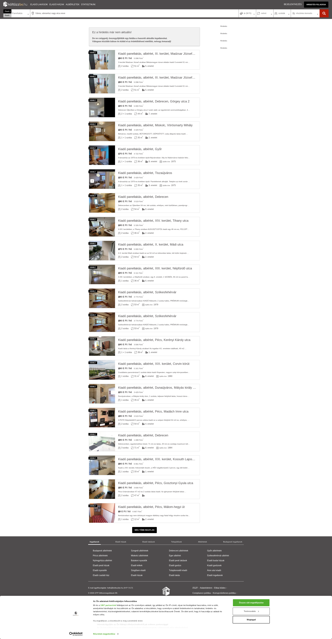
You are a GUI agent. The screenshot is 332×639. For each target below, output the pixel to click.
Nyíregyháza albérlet (102, 560)
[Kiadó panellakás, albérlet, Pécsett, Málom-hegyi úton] (102, 513)
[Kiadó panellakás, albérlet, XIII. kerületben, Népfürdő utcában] (102, 274)
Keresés (324, 13)
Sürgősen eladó (138, 570)
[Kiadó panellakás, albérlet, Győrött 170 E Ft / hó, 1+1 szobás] (102, 155)
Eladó (7, 11)
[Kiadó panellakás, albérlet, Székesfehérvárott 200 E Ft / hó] (102, 298)
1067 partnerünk (108, 605)
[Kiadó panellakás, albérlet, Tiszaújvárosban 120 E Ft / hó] (102, 179)
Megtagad (251, 620)
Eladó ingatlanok (215, 575)
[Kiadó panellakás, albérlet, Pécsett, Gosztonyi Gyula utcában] (102, 489)
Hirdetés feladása (316, 5)
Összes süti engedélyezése (251, 603)
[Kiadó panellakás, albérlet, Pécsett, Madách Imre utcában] (102, 417)
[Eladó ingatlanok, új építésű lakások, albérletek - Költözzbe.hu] (166, 593)
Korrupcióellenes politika (224, 593)
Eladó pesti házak (101, 565)
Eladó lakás (174, 575)
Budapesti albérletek (102, 551)
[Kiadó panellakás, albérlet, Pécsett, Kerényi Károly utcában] (102, 346)
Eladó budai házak (215, 560)
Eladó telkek (136, 565)
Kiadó (7, 15)
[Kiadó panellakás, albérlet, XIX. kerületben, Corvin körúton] (102, 370)
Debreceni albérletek (178, 551)
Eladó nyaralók (100, 570)
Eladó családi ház (101, 575)
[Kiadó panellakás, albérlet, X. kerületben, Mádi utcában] (102, 250)
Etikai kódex (220, 588)
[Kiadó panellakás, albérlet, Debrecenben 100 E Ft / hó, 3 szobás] (102, 441)
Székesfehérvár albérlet (218, 555)
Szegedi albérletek (139, 551)
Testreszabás (250, 611)
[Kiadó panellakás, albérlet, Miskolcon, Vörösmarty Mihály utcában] (102, 131)
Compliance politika (201, 593)
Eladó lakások (39, 4)
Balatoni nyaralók (139, 560)
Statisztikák (88, 4)
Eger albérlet (175, 555)
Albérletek (72, 4)
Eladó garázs (175, 565)
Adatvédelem (206, 588)
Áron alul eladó (214, 570)
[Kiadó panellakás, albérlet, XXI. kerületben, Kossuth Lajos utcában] (102, 465)
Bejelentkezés (293, 4)
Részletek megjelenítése (104, 634)
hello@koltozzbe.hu (115, 588)
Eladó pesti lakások (178, 560)
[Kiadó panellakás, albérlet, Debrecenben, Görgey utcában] (102, 107)
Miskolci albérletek (139, 555)
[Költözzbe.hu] (15, 4)
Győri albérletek (214, 551)
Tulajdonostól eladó (178, 570)
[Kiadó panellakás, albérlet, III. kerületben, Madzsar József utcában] (102, 59)
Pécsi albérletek (100, 555)
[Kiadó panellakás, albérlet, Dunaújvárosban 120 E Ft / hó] (102, 393)
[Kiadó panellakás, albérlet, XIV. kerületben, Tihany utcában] (102, 226)
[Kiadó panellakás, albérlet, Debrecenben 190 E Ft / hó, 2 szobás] (102, 203)
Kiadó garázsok (214, 565)
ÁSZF (195, 588)
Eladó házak (56, 4)
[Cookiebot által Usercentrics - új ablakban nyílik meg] (76, 634)
